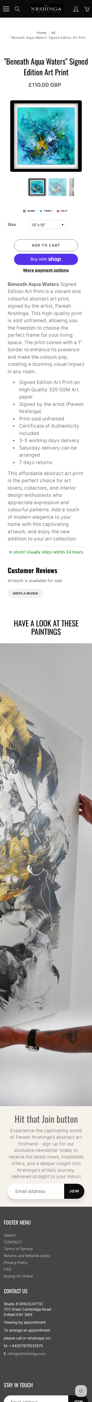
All (53, 33)
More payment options (46, 270)
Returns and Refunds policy (27, 1255)
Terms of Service (18, 1249)
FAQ (7, 1269)
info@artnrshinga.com (27, 1353)
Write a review (25, 593)
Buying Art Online (18, 1276)
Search (10, 1235)
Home (41, 33)
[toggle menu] (6, 9)
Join (74, 1191)
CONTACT (13, 1242)
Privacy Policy (16, 1262)
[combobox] (48, 224)
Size (12, 224)
